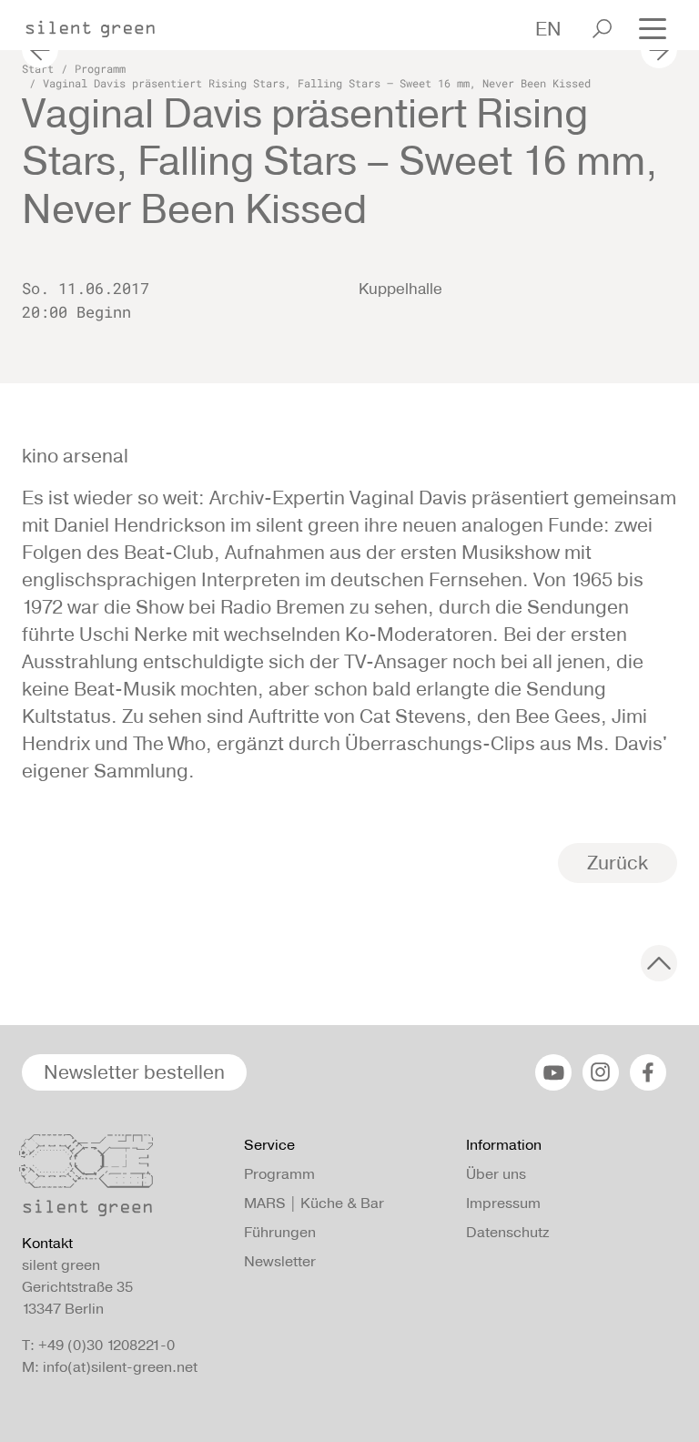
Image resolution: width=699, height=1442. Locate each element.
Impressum (503, 1203)
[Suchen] (602, 29)
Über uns (496, 1174)
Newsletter (280, 1261)
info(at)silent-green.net (120, 1367)
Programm (100, 68)
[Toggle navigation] (652, 27)
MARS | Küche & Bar (314, 1203)
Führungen (280, 1232)
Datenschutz (507, 1232)
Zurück (617, 862)
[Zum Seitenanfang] (659, 963)
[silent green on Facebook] (648, 1072)
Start (38, 68)
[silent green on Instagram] (600, 1072)
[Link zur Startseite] (99, 23)
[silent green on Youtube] (553, 1072)
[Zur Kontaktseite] (122, 1179)
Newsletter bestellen (134, 1072)
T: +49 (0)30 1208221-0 (98, 1345)
